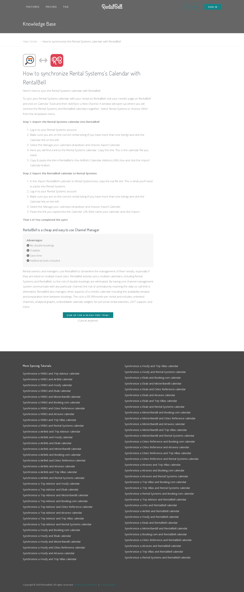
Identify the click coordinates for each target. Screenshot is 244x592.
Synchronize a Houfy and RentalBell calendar (152, 516)
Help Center (30, 41)
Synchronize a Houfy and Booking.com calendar (51, 530)
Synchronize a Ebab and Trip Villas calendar (151, 401)
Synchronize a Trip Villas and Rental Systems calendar (157, 488)
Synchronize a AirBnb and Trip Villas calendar (50, 472)
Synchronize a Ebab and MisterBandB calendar (153, 383)
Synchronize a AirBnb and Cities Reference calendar (54, 460)
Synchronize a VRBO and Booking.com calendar (51, 402)
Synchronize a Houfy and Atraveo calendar (49, 553)
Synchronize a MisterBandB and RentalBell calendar (156, 528)
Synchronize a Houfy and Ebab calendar (47, 536)
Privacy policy (108, 584)
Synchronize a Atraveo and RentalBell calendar (153, 546)
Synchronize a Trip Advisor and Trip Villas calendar (53, 518)
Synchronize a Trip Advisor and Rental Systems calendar (57, 524)
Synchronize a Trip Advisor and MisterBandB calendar (55, 495)
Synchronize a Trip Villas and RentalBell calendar (154, 551)
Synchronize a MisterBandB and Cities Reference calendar (160, 418)
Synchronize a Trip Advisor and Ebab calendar (51, 489)
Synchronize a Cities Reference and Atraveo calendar (157, 447)
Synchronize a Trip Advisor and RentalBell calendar (155, 499)
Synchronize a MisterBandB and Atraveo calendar (155, 424)
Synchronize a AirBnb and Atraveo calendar (49, 466)
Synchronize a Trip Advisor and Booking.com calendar (55, 501)
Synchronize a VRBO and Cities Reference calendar (54, 408)
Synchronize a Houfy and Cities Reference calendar (54, 547)
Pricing (51, 6)
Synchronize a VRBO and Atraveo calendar (48, 414)
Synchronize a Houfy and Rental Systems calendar (155, 372)
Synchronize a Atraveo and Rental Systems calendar (156, 476)
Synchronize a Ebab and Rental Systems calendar (155, 406)
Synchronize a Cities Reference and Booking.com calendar (160, 441)
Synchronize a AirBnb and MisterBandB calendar (52, 449)
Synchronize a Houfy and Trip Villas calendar (50, 559)
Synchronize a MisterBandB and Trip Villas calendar (156, 430)
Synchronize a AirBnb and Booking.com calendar (52, 454)
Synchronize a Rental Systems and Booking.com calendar (159, 493)
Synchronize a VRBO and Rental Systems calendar (53, 425)
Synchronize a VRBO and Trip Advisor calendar (51, 373)
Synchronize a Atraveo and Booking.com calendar (155, 470)
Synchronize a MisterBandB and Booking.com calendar (158, 412)
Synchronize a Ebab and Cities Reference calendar (155, 389)
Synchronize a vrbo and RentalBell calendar (151, 505)
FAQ (66, 6)
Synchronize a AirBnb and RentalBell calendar (152, 511)
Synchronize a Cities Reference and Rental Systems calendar (162, 459)
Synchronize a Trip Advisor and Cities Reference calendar (58, 506)
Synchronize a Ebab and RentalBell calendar (151, 522)
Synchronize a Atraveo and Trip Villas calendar (153, 464)
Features (32, 6)
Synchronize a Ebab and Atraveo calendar (150, 395)
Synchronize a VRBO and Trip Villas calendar (49, 420)
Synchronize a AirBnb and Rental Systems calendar (54, 478)
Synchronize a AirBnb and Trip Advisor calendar (51, 431)
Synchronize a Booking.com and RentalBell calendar (156, 534)
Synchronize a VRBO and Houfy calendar (47, 385)
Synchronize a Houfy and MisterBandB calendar (52, 541)
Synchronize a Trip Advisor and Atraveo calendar (52, 512)
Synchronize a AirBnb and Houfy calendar (48, 437)
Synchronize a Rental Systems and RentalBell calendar (158, 557)
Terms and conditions (85, 584)
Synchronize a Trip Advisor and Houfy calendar (51, 483)
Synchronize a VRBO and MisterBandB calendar (52, 396)
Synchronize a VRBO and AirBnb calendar (48, 379)
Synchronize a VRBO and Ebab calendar (47, 391)
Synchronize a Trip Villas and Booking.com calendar (155, 482)
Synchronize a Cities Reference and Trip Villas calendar (158, 453)
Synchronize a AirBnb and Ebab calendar (47, 443)
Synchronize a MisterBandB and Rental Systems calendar (160, 435)
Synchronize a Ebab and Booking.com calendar (153, 377)
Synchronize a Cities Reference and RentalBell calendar (158, 540)
